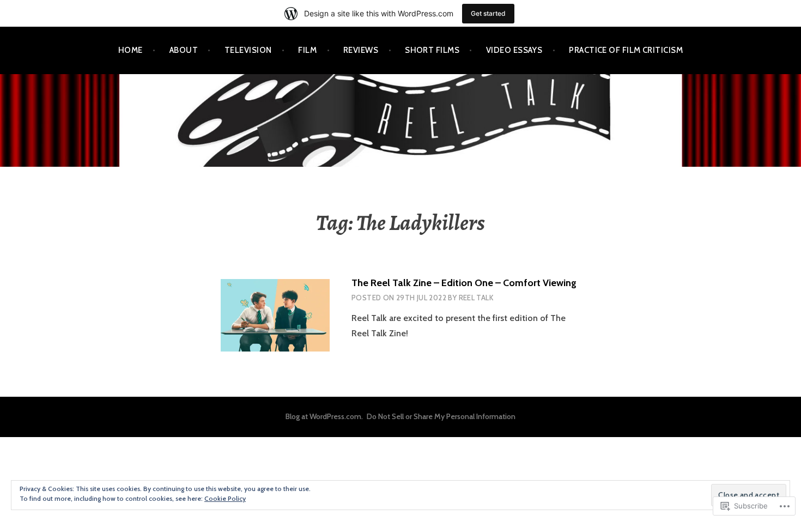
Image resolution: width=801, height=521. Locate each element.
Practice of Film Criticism (626, 50)
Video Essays (514, 50)
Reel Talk (476, 297)
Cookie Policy (225, 498)
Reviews (360, 50)
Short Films (432, 50)
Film (307, 50)
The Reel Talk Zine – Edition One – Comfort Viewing (464, 283)
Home (130, 50)
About (183, 50)
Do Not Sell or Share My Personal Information (441, 416)
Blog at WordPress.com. (324, 416)
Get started (488, 13)
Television (248, 50)
